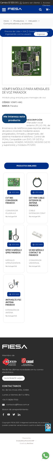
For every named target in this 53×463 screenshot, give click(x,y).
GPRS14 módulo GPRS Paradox (14, 251)
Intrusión (32, 21)
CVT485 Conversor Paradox (12, 200)
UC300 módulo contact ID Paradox (36, 252)
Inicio (6, 21)
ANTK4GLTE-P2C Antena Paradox (13, 302)
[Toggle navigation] (4, 10)
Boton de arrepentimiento (15, 409)
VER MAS (15, 192)
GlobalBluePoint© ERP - (26, 439)
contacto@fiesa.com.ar (17, 404)
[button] (48, 9)
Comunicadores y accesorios (18, 23)
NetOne (26, 443)
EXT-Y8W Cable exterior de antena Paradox (36, 202)
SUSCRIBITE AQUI (13, 378)
